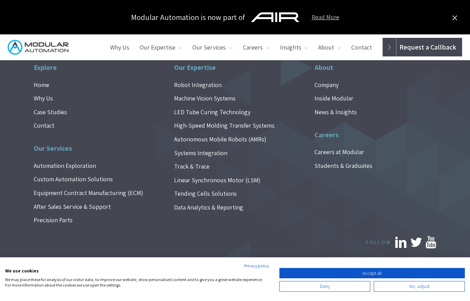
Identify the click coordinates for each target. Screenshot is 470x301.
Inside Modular (333, 98)
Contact (361, 47)
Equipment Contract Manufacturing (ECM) (88, 193)
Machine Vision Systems (205, 98)
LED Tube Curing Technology (212, 112)
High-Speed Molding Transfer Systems (224, 125)
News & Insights (335, 112)
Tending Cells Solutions (205, 193)
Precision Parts (53, 220)
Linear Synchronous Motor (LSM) (217, 180)
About (326, 47)
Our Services (209, 47)
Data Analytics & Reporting (208, 207)
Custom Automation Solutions (73, 179)
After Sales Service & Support (72, 207)
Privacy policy (256, 265)
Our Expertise (157, 47)
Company (326, 85)
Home (41, 85)
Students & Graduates (343, 166)
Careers (253, 47)
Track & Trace (192, 166)
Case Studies (50, 112)
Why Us (119, 47)
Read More (325, 17)
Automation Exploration (65, 166)
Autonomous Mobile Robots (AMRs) (220, 139)
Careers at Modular (339, 152)
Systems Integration (200, 153)
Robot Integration (198, 85)
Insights (290, 47)
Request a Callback (427, 47)
